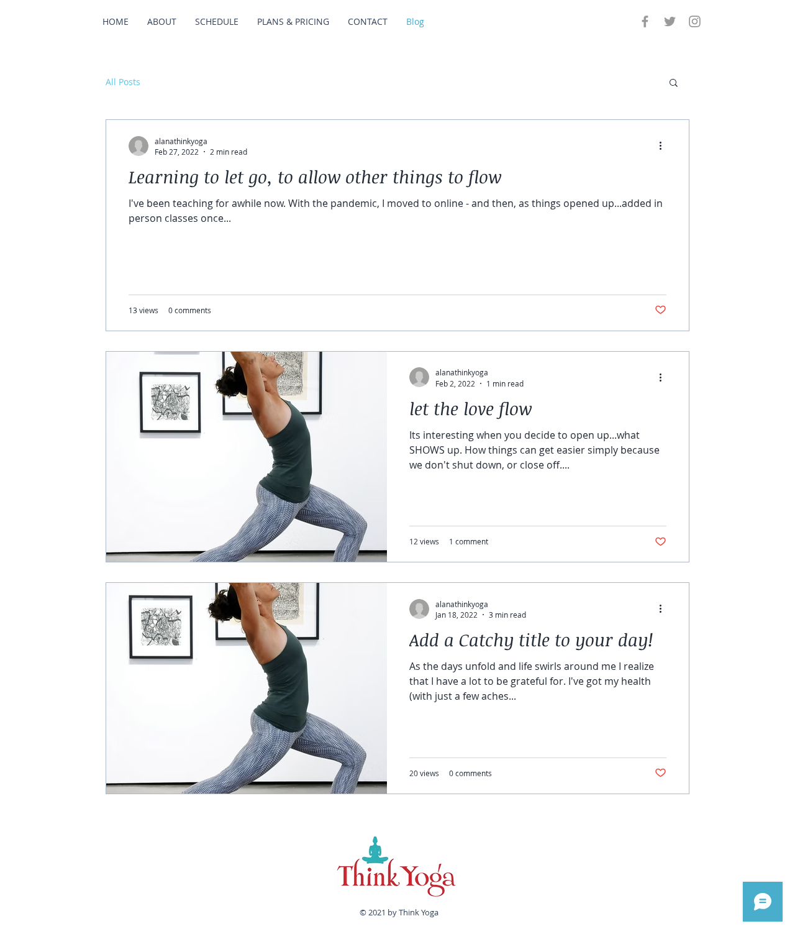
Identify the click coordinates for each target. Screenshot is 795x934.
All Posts (123, 82)
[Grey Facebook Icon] (645, 21)
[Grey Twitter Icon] (670, 21)
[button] (673, 83)
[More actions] (664, 146)
